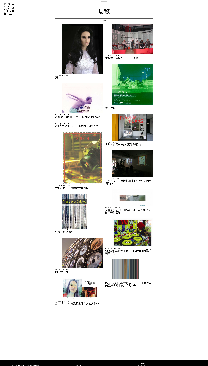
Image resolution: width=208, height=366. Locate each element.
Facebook (141, 364)
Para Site (11, 9)
